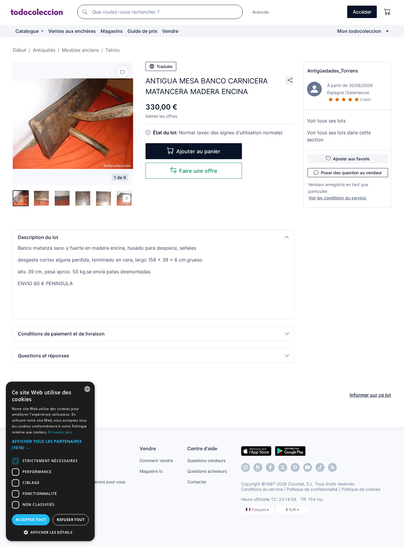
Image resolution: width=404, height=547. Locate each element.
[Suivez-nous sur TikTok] (320, 467)
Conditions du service (262, 489)
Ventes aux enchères (72, 31)
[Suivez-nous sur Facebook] (270, 467)
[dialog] (50, 461)
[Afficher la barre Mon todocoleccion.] (387, 31)
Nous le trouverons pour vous (97, 481)
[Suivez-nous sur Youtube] (307, 467)
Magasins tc (151, 471)
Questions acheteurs (207, 471)
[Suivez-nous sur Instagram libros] (257, 467)
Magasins (112, 31)
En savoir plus (60, 432)
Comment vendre (156, 460)
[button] (153, 237)
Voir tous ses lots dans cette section (339, 136)
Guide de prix (142, 31)
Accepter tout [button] (31, 519)
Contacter (196, 481)
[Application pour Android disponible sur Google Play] (290, 451)
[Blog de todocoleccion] (332, 467)
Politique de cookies (361, 489)
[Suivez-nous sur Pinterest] (295, 467)
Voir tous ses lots (326, 121)
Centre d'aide (202, 448)
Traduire (164, 66)
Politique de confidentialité (312, 489)
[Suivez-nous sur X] (282, 467)
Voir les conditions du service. (337, 197)
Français (259, 509)
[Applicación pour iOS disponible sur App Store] (256, 451)
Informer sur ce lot (370, 395)
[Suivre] (122, 72)
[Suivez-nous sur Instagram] (245, 467)
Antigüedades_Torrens (332, 71)
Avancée (260, 11)
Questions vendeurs (206, 460)
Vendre (170, 31)
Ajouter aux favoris (351, 158)
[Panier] (387, 12)
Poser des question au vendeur (351, 172)
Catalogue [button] (27, 31)
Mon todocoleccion (359, 31)
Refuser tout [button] (71, 519)
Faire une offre (198, 171)
